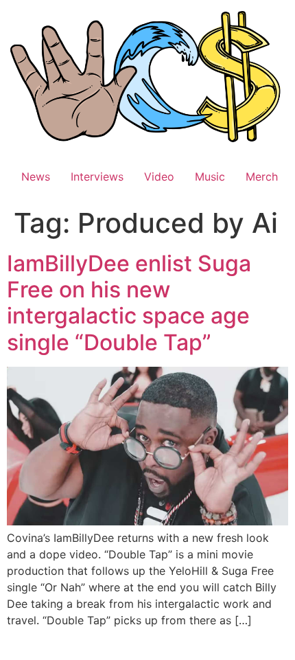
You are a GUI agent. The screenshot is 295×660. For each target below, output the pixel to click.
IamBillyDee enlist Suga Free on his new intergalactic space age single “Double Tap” (129, 303)
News (35, 176)
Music (210, 176)
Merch (262, 176)
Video (159, 176)
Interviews (97, 176)
